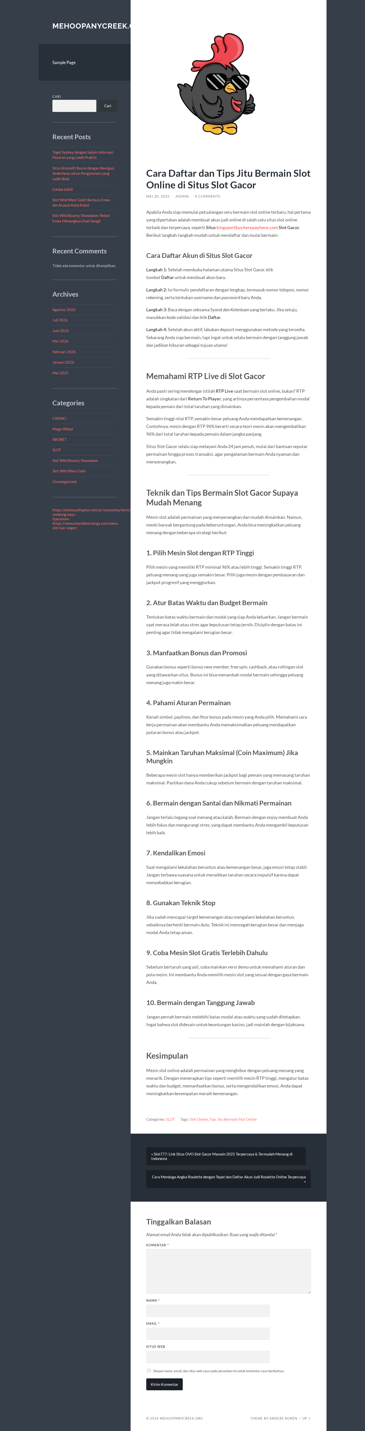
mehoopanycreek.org (99, 26)
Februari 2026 (64, 351)
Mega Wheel (62, 429)
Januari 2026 (63, 362)
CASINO (59, 418)
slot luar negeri (64, 527)
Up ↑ (306, 1418)
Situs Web (155, 1347)
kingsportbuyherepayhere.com (247, 227)
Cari (56, 97)
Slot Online (199, 1119)
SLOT (56, 450)
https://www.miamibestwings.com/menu (85, 523)
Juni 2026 (60, 330)
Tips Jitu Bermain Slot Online (233, 1119)
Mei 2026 (60, 341)
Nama (153, 1300)
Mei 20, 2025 (158, 196)
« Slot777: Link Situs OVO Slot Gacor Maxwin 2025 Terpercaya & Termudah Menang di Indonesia (221, 1156)
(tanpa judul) (62, 189)
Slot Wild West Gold (68, 471)
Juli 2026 (60, 320)
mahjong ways (63, 514)
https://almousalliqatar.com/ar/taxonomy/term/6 (92, 510)
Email (153, 1324)
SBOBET (59, 439)
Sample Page (64, 62)
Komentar (157, 1245)
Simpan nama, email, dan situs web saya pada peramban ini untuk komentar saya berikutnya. (219, 1371)
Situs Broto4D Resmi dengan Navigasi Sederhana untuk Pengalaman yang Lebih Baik (83, 173)
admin (182, 196)
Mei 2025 (60, 373)
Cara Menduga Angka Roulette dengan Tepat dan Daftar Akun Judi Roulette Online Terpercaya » (229, 1179)
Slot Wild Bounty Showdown (75, 460)
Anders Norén (283, 1418)
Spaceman (60, 519)
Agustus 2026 (63, 309)
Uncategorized (64, 481)
